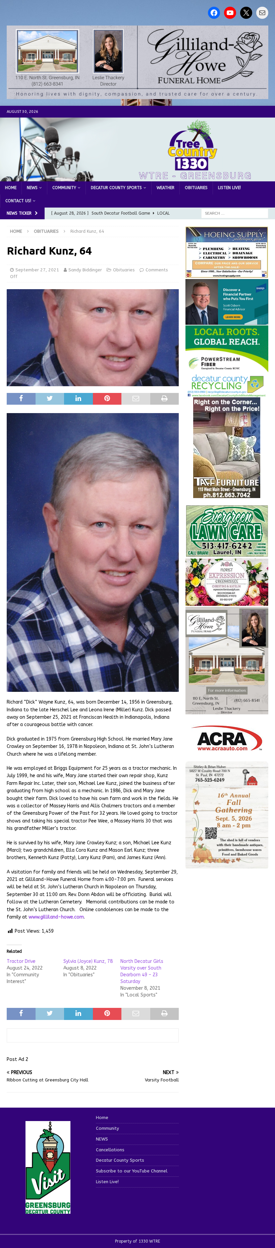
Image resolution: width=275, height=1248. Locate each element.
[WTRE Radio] (137, 177)
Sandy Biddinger (85, 269)
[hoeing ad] (226, 274)
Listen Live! (229, 187)
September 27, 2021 (37, 269)
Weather (165, 187)
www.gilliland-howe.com (56, 917)
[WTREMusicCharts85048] (226, 602)
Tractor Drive (21, 961)
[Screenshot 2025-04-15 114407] (226, 553)
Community (64, 187)
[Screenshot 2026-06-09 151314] (226, 393)
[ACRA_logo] (226, 747)
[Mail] (262, 13)
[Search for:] (234, 213)
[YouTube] (230, 13)
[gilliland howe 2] (137, 95)
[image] (226, 864)
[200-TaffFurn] (226, 494)
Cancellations (110, 1149)
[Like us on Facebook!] (214, 13)
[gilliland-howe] (226, 710)
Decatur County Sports (116, 187)
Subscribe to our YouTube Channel (131, 1170)
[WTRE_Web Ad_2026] (226, 368)
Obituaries (196, 187)
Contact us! (18, 200)
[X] (246, 13)
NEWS (32, 187)
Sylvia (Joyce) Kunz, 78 (88, 961)
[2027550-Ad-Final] (226, 320)
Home (10, 187)
